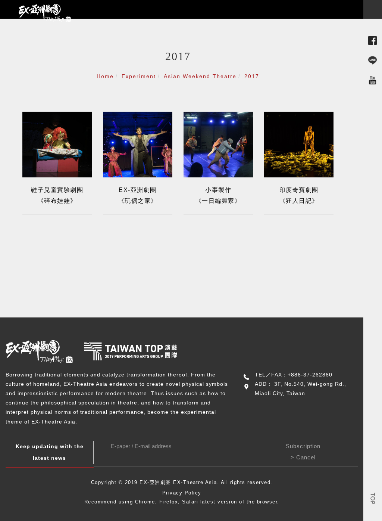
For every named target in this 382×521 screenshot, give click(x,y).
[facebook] (372, 39)
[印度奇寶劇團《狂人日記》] (299, 144)
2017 (251, 76)
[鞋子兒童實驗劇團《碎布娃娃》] (57, 144)
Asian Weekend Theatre (200, 76)
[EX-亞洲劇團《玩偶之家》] (137, 144)
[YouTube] (372, 79)
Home (105, 76)
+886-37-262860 (310, 375)
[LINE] (372, 59)
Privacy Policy (181, 493)
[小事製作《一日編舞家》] (218, 144)
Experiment (139, 76)
